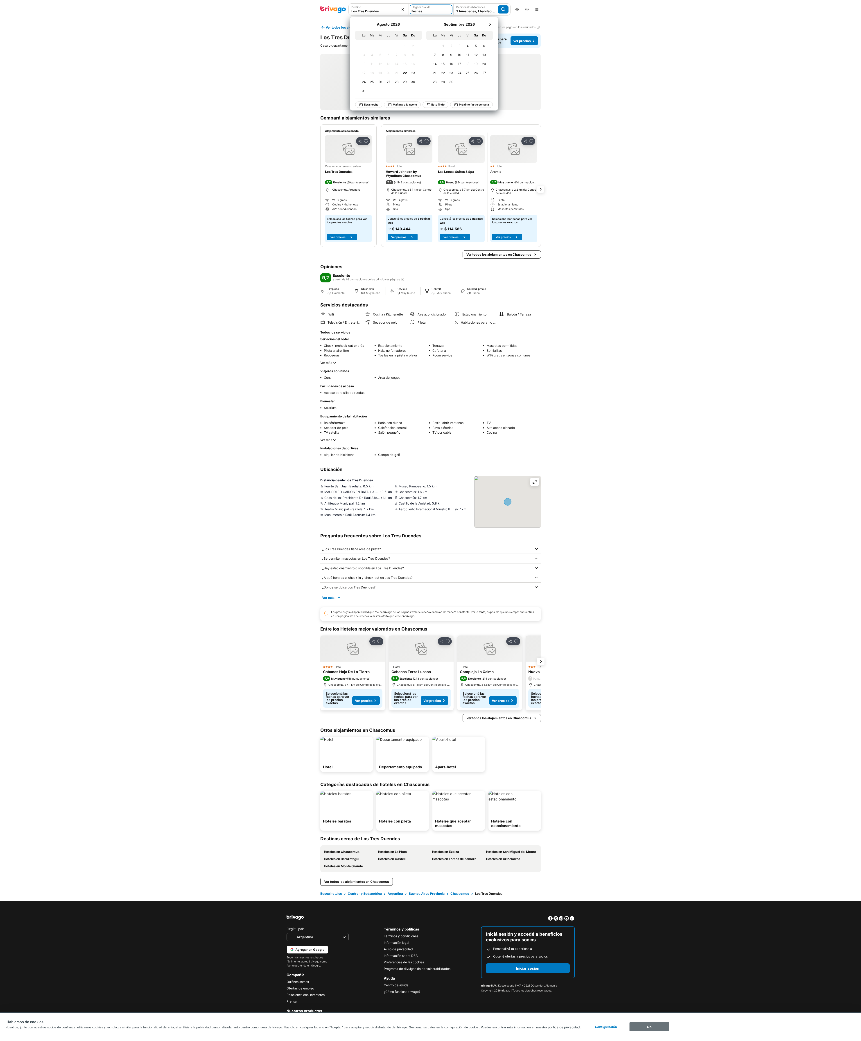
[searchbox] (378, 11)
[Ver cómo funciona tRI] (403, 279)
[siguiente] (490, 24)
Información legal (396, 942)
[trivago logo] (333, 9)
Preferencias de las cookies (404, 962)
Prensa (292, 1001)
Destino (356, 7)
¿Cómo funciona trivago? (402, 992)
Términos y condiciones (401, 936)
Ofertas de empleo (300, 988)
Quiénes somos (298, 982)
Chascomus (459, 893)
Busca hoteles (331, 893)
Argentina (395, 893)
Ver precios (522, 41)
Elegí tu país (295, 929)
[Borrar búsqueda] (403, 9)
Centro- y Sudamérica (365, 893)
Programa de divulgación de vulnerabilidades (417, 969)
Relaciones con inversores (306, 995)
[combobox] (379, 9)
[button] (379, 9)
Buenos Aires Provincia (427, 893)
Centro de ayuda (396, 985)
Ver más (326, 363)
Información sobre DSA (401, 956)
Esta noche (371, 104)
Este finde (438, 104)
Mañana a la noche (405, 104)
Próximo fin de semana (474, 104)
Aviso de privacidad (398, 949)
